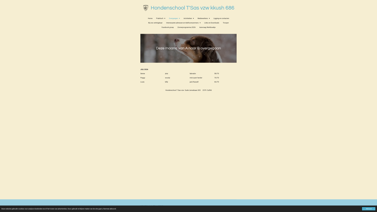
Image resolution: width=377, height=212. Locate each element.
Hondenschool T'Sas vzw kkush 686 (192, 8)
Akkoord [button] (369, 209)
